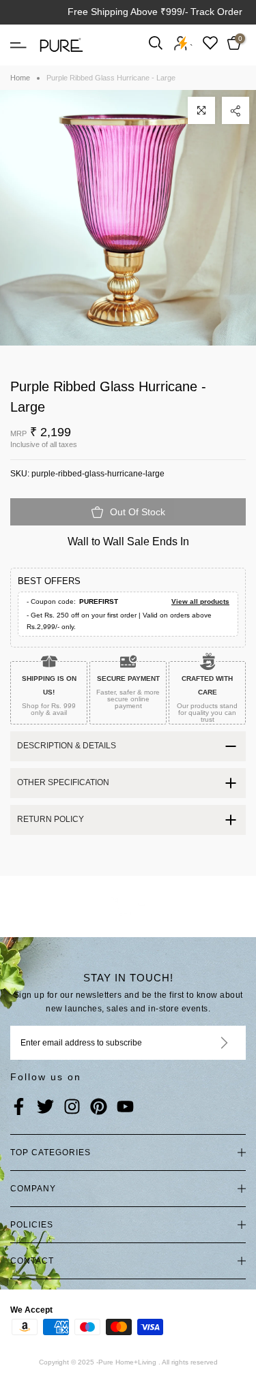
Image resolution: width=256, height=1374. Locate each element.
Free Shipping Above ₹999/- (128, 11)
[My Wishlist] (210, 42)
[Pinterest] (98, 1107)
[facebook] (18, 1107)
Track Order (216, 11)
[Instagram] (72, 1107)
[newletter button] (208, 1043)
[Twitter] (45, 1107)
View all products (200, 601)
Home (20, 78)
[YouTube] (125, 1107)
